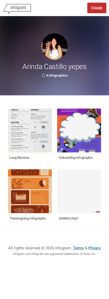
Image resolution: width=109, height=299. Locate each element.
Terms (78, 248)
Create (96, 8)
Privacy (94, 248)
